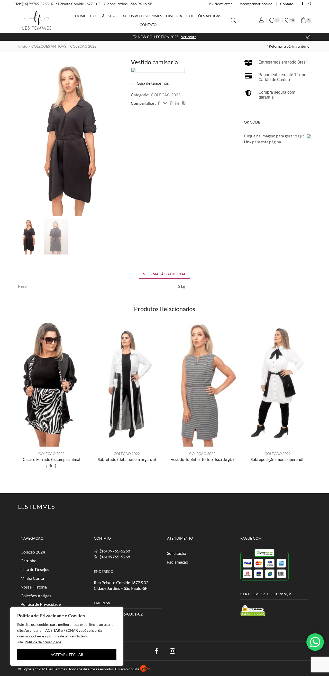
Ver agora (188, 36)
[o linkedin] (177, 103)
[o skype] (183, 103)
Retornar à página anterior (290, 46)
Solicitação (176, 553)
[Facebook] (302, 4)
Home (80, 16)
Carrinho (28, 560)
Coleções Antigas (203, 16)
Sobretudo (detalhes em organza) (127, 459)
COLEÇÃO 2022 (83, 46)
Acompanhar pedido (256, 4)
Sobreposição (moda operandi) (278, 459)
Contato (286, 4)
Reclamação (177, 561)
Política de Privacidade (41, 604)
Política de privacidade (43, 642)
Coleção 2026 (103, 16)
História (174, 16)
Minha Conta (32, 578)
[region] (66, 636)
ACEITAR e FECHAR (67, 654)
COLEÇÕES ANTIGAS (48, 46)
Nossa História (34, 586)
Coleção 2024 (33, 551)
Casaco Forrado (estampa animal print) (51, 462)
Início (22, 46)
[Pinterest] (171, 103)
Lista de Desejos (35, 569)
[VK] (165, 103)
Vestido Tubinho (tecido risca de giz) (202, 459)
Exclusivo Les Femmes (141, 16)
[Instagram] (309, 4)
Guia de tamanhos (153, 83)
